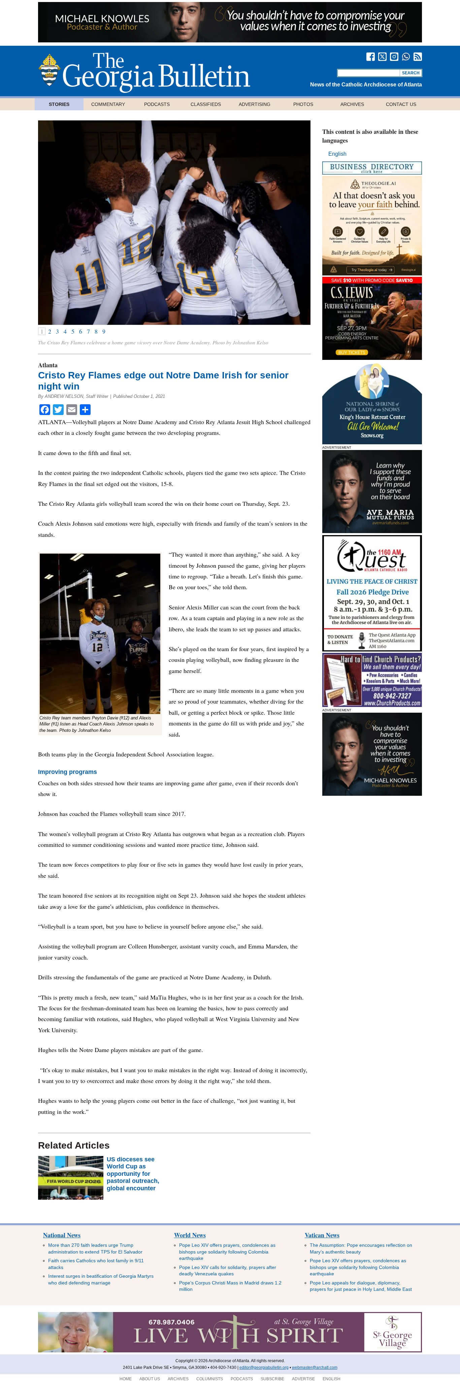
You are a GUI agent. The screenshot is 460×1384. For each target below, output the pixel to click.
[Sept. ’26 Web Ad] (372, 442)
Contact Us (401, 104)
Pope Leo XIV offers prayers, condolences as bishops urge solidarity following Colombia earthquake (227, 1251)
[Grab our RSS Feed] (418, 56)
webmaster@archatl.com (314, 1367)
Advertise (303, 1379)
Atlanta (48, 365)
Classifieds (206, 104)
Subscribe (272, 1379)
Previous (51, 222)
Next (296, 222)
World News (190, 1235)
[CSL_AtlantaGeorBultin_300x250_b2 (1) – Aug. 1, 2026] (372, 358)
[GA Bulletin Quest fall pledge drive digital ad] (372, 649)
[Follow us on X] (382, 56)
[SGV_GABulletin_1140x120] (230, 1351)
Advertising (254, 104)
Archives (352, 104)
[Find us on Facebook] (370, 56)
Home (126, 1379)
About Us (149, 1379)
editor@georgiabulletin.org (264, 1367)
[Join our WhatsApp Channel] (406, 56)
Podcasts (157, 104)
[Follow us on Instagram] (394, 56)
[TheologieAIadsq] (372, 273)
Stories (59, 104)
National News (61, 1235)
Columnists (209, 1379)
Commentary (108, 104)
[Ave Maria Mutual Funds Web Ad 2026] (230, 40)
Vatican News (322, 1235)
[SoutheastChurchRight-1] (372, 705)
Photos (303, 104)
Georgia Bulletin (144, 72)
